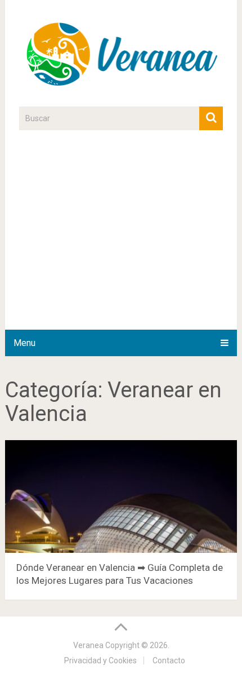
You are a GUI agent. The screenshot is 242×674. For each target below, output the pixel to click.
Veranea (88, 645)
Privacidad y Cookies (100, 660)
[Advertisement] (121, 236)
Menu (24, 343)
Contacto (169, 660)
